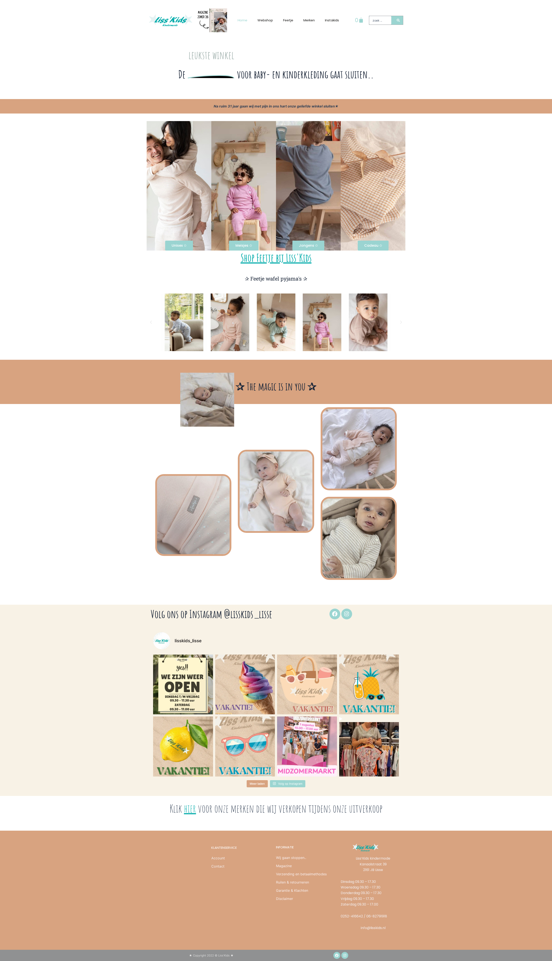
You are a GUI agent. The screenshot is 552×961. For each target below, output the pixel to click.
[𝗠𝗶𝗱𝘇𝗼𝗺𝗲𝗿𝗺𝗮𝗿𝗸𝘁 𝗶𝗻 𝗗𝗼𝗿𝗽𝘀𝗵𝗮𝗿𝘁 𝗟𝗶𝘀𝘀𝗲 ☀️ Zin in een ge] (307, 746)
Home (242, 20)
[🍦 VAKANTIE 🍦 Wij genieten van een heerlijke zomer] (245, 685)
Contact (217, 866)
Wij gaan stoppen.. (291, 857)
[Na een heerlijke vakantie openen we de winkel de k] (183, 685)
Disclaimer (284, 898)
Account (218, 858)
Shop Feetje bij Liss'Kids (276, 257)
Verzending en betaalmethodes (301, 874)
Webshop (265, 20)
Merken (309, 20)
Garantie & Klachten (292, 890)
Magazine (284, 866)
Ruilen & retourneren (292, 882)
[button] (151, 322)
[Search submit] (398, 20)
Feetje (288, 20)
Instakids (332, 20)
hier (190, 808)
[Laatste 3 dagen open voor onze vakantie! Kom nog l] (369, 746)
